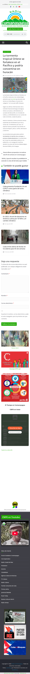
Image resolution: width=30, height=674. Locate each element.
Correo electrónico (7, 303)
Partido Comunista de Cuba (8, 586)
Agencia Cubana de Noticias (8, 575)
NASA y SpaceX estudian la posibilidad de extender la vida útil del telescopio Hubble (14, 160)
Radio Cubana (5, 582)
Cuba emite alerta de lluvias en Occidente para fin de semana (14, 248)
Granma (3, 569)
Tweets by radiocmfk (6, 450)
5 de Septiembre (5, 559)
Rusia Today (20, 75)
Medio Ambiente (7, 51)
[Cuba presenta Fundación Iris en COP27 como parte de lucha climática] (15, 170)
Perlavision (4, 565)
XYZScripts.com (23, 673)
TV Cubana (4, 579)
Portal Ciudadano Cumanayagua (10, 555)
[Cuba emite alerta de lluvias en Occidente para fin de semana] (15, 231)
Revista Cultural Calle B (7, 599)
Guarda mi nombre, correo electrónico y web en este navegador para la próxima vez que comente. (14, 316)
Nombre (4, 295)
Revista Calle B (15, 348)
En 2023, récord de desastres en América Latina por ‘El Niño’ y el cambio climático (14, 218)
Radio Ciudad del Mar (7, 562)
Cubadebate (4, 572)
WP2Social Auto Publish (9, 673)
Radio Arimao (5, 602)
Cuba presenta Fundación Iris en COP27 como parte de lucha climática (15, 188)
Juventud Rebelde (6, 592)
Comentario (5, 274)
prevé (13, 99)
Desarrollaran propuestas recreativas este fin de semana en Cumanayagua (14, 153)
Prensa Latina (5, 589)
